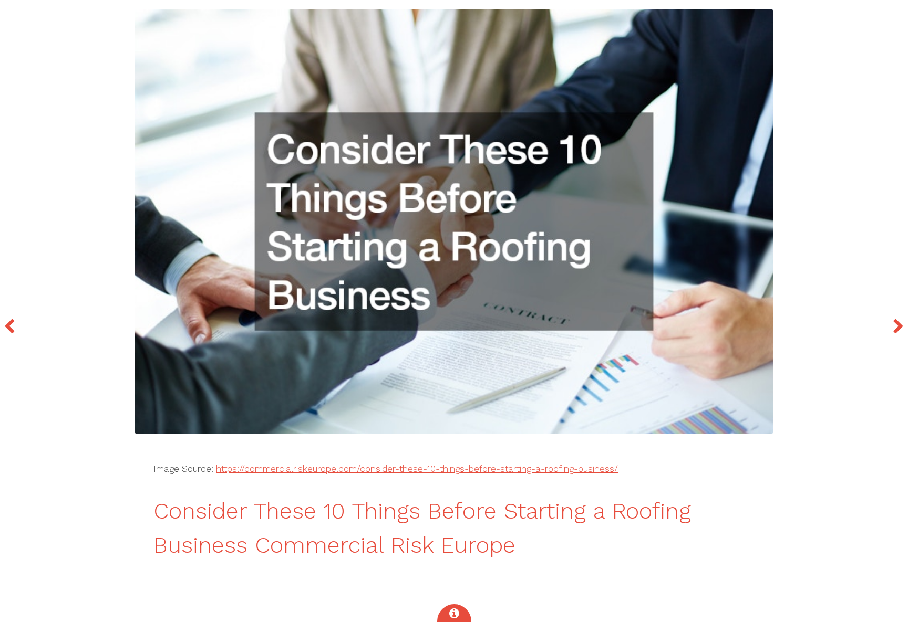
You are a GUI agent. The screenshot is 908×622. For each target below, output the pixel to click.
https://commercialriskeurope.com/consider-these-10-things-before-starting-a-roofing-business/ (417, 468)
